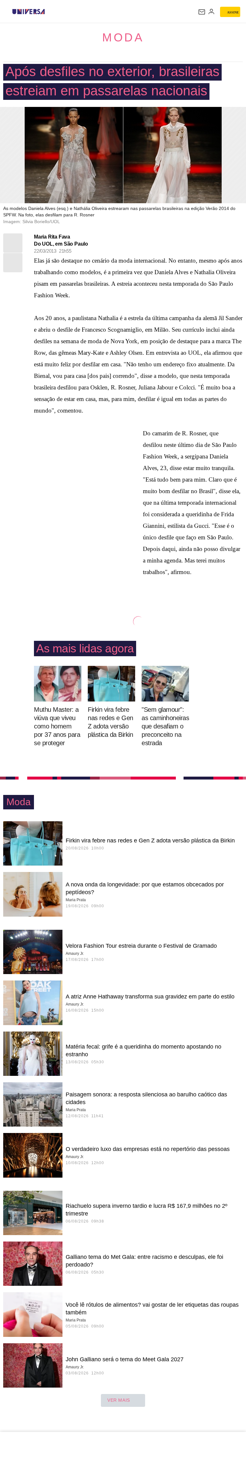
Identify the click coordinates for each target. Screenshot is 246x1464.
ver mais (118, 1400)
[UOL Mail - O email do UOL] (202, 12)
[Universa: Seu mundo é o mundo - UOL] (28, 12)
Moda (123, 37)
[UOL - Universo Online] (49, 12)
